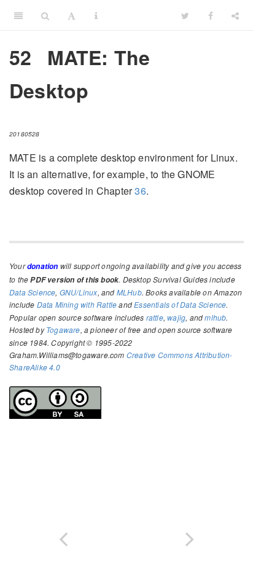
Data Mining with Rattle (77, 304)
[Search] (45, 15)
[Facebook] (210, 15)
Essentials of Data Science (180, 304)
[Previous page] (63, 536)
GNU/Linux (79, 292)
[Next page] (189, 536)
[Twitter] (185, 15)
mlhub (215, 317)
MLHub (129, 292)
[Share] (235, 15)
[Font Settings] (71, 15)
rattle (154, 317)
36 (140, 191)
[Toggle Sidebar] (18, 15)
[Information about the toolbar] (96, 15)
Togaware (63, 329)
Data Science (32, 292)
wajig (176, 317)
